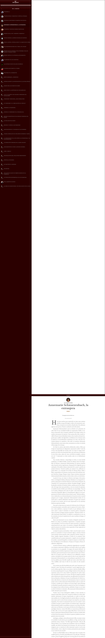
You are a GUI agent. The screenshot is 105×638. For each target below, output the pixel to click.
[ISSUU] (23, 637)
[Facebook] (2, 637)
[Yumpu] (29, 637)
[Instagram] (13, 637)
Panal (68, 411)
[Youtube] (18, 637)
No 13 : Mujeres (15, 8)
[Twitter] (7, 637)
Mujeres (68, 395)
